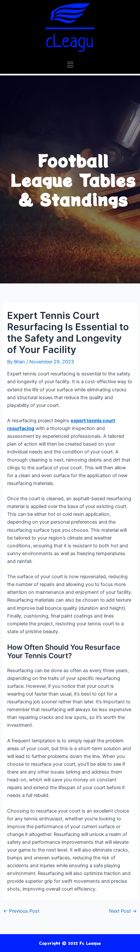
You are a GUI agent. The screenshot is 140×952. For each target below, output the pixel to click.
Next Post (123, 911)
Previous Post (21, 911)
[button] (70, 65)
